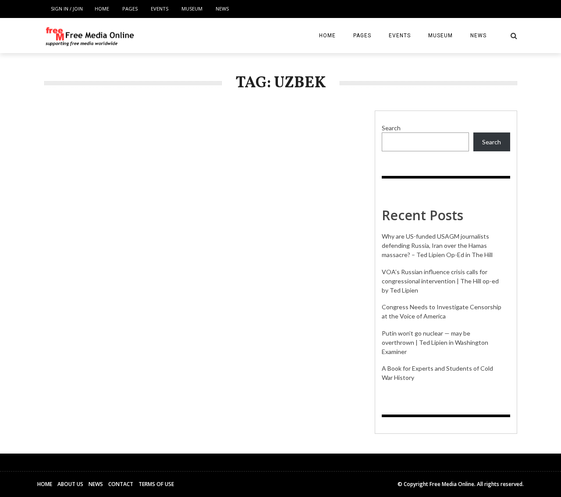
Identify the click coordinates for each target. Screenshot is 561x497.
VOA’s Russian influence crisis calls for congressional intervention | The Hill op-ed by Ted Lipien (440, 281)
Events (159, 8)
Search (391, 128)
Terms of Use (156, 484)
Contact (120, 484)
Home (102, 8)
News (222, 8)
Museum (191, 8)
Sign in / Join (67, 8)
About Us (70, 484)
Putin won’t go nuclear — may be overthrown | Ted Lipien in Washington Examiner (435, 342)
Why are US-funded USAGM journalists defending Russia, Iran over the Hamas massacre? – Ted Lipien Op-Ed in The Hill (437, 245)
